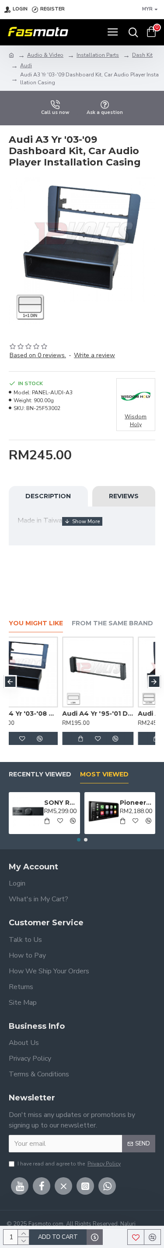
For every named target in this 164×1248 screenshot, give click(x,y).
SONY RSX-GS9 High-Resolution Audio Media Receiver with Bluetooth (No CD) (60, 803)
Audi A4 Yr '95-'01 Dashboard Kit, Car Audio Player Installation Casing (54, 713)
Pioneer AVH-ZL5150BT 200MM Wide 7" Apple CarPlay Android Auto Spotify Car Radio (136, 803)
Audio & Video (45, 55)
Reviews (124, 496)
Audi (26, 65)
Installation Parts (98, 55)
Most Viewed (104, 774)
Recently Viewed (40, 774)
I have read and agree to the (69, 1163)
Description (48, 496)
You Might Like (36, 623)
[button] (10, 681)
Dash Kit (142, 55)
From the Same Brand (112, 623)
